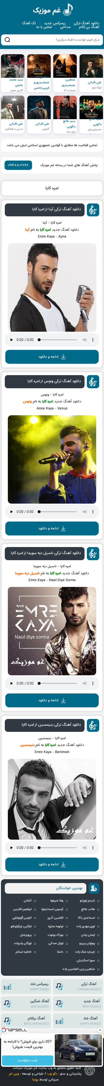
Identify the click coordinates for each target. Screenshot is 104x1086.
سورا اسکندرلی (86, 960)
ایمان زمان (88, 935)
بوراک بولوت (55, 935)
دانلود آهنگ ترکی (86, 23)
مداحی (65, 27)
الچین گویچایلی (22, 918)
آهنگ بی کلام (89, 27)
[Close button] (100, 1029)
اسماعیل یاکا (86, 918)
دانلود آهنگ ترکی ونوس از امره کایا (54, 381)
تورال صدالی (55, 943)
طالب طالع (88, 909)
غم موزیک (53, 10)
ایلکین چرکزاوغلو (21, 926)
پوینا (35, 1079)
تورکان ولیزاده (23, 943)
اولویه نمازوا (55, 926)
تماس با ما (44, 27)
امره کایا (52, 188)
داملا (60, 952)
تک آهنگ (29, 23)
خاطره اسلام (24, 952)
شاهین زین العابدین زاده (79, 969)
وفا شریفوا (56, 900)
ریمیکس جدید (55, 23)
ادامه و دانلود (48, 357)
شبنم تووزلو (87, 900)
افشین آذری (55, 918)
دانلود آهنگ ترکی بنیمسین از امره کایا (51, 724)
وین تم (14, 1074)
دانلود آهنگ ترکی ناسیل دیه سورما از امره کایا (46, 553)
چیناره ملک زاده (85, 952)
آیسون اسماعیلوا (52, 909)
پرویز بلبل (26, 935)
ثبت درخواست (28, 1061)
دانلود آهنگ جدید (65, 230)
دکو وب (52, 1074)
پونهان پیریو (87, 943)
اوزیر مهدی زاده (85, 926)
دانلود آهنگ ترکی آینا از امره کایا (56, 209)
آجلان (28, 900)
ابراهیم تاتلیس (22, 909)
